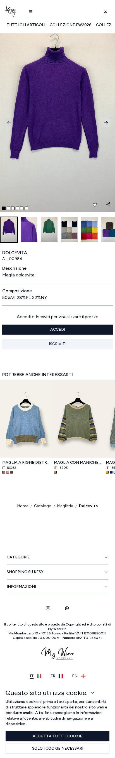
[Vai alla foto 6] (26, 208)
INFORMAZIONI (21, 586)
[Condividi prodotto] (108, 204)
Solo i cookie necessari (57, 748)
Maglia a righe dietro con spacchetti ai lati (25, 462)
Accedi (57, 329)
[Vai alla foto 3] (13, 208)
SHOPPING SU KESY (25, 572)
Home (22, 506)
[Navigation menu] (31, 12)
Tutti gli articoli (26, 25)
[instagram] (48, 608)
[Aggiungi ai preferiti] (95, 205)
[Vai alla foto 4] (17, 208)
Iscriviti (57, 344)
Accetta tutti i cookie (57, 736)
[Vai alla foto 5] (21, 208)
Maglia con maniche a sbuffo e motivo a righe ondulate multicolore (77, 462)
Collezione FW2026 (71, 25)
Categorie (18, 557)
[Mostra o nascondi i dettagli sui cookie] (93, 693)
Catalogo (42, 506)
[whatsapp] (67, 608)
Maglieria (65, 506)
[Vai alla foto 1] (4, 208)
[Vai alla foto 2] (8, 208)
